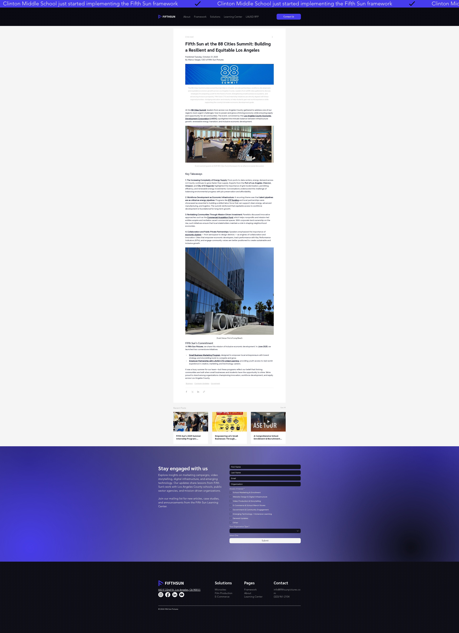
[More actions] (272, 37)
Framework (250, 589)
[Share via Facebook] (186, 392)
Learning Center (253, 596)
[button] (215, 17)
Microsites (220, 589)
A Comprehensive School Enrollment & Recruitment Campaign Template (267, 437)
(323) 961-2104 (282, 596)
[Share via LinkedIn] (198, 392)
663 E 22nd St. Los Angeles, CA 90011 (179, 589)
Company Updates (201, 383)
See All (283, 407)
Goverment (215, 383)
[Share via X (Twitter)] (192, 392)
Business (189, 383)
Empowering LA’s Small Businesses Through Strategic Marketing (226, 437)
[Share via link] (204, 392)
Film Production (223, 593)
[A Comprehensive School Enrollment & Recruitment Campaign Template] (268, 421)
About (247, 593)
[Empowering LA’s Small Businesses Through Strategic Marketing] (229, 422)
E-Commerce (222, 596)
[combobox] (265, 531)
